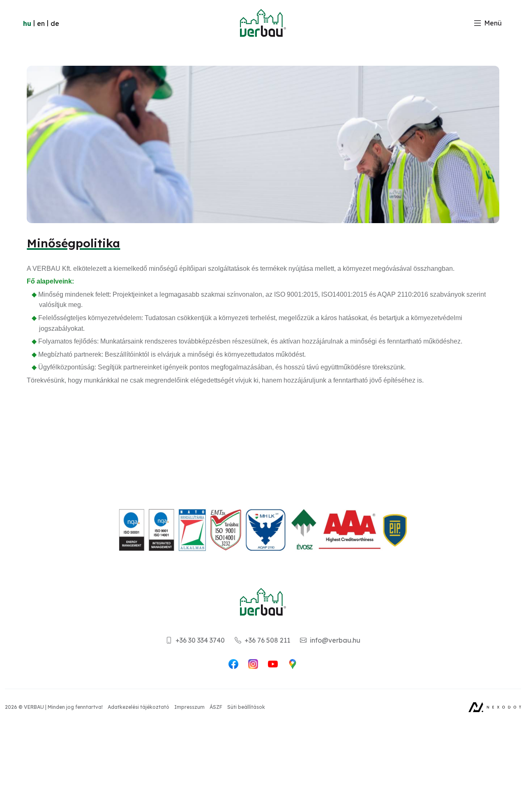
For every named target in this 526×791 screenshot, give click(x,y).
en (41, 23)
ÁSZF (216, 707)
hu (27, 23)
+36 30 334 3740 (198, 640)
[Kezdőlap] (263, 23)
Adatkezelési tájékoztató (138, 707)
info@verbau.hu (333, 640)
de (55, 23)
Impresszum (189, 707)
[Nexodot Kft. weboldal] (494, 707)
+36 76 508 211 (265, 640)
